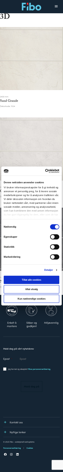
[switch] (54, 236)
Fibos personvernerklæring (39, 369)
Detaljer (48, 270)
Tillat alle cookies (31, 279)
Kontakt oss (16, 422)
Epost (7, 359)
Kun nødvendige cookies (32, 298)
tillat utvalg (31, 289)
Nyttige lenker (18, 432)
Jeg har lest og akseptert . (29, 369)
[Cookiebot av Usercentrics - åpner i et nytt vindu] (45, 171)
